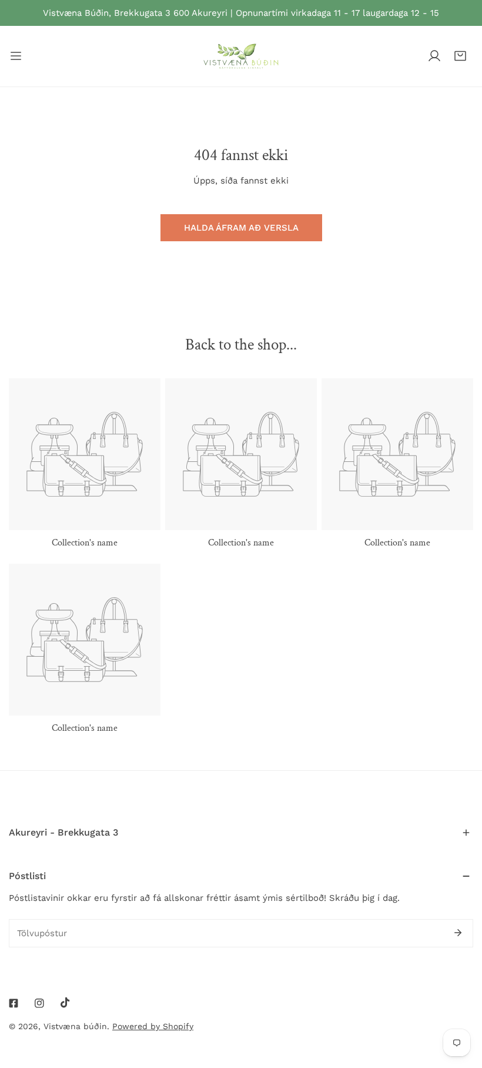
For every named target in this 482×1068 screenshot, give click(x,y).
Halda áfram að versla (241, 227)
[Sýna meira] (16, 56)
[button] (460, 56)
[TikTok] (65, 1002)
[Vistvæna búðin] (241, 56)
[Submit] (458, 932)
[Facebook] (13, 1003)
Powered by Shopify (152, 1026)
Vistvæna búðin (75, 1026)
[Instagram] (39, 1003)
